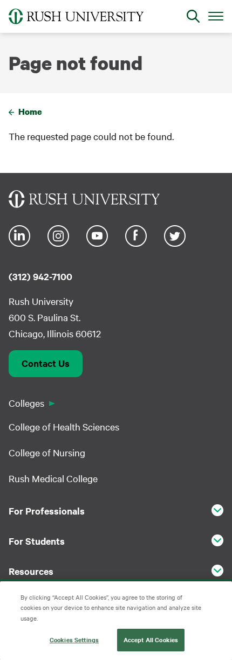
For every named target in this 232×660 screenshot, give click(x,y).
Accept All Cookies (151, 639)
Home (30, 111)
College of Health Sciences (64, 426)
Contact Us (46, 363)
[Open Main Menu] (215, 15)
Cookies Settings (74, 639)
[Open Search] (193, 16)
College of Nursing (47, 452)
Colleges (26, 403)
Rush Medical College (53, 478)
